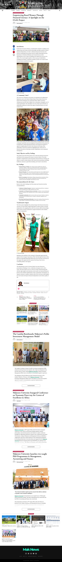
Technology (35, 10)
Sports (40, 10)
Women (22, 293)
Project (39, 292)
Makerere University (33, 371)
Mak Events (40, 556)
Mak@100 (13, 10)
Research (29, 10)
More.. (49, 10)
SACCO (46, 292)
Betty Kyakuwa (19, 23)
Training (18, 293)
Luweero (35, 292)
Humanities (23, 10)
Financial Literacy (29, 292)
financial (23, 292)
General (18, 10)
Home (20, 556)
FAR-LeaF (18, 292)
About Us (25, 556)
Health (45, 10)
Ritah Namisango (20, 462)
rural (43, 292)
